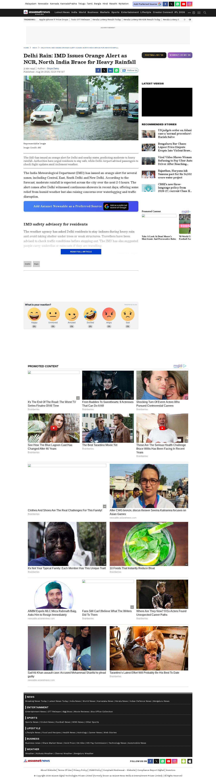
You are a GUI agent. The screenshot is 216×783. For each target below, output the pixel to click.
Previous (184, 19)
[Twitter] (171, 4)
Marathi (113, 3)
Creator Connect (163, 12)
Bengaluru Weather (83, 753)
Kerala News (121, 701)
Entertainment (130, 12)
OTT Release (54, 711)
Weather (29, 753)
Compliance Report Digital (150, 770)
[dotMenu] (189, 12)
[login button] (194, 12)
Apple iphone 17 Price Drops (53, 19)
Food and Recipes (51, 732)
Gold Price (69, 743)
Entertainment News (35, 711)
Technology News (117, 743)
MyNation (123, 3)
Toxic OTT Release (80, 19)
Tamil (90, 3)
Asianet (37, 761)
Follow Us (132, 70)
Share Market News (52, 743)
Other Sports (92, 722)
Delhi (27, 264)
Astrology (82, 732)
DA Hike (81, 743)
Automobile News (137, 743)
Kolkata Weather (44, 753)
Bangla (97, 3)
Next (189, 19)
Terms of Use (65, 770)
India (74, 12)
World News (89, 701)
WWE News (78, 722)
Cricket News (47, 722)
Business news (32, 743)
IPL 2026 (179, 12)
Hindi (105, 3)
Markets (105, 12)
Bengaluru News (161, 701)
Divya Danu (53, 68)
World (82, 12)
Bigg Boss (67, 711)
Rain (36, 264)
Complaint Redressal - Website (119, 770)
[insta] (189, 4)
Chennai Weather (63, 753)
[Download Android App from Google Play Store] (183, 761)
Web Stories (110, 732)
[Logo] (38, 13)
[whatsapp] (177, 4)
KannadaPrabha (68, 3)
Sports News (31, 722)
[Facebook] (165, 4)
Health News (69, 732)
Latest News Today (58, 701)
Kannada (54, 3)
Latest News (62, 12)
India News (75, 701)
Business (93, 12)
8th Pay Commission (96, 743)
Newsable (43, 3)
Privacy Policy (80, 770)
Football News (63, 722)
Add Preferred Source (145, 4)
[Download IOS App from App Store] (189, 761)
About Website (48, 770)
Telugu (81, 3)
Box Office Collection (102, 711)
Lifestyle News (32, 732)
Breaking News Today (36, 701)
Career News (95, 732)
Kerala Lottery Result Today (107, 19)
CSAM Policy (95, 770)
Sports (115, 12)
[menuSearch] (205, 12)
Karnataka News (105, 701)
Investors (170, 770)
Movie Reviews (81, 711)
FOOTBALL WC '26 (154, 55)
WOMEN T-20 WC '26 (180, 55)
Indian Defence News (140, 701)
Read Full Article (81, 251)
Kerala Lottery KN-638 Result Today (142, 19)
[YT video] (183, 4)
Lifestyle (145, 12)
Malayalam (30, 3)
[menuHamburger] (199, 12)
